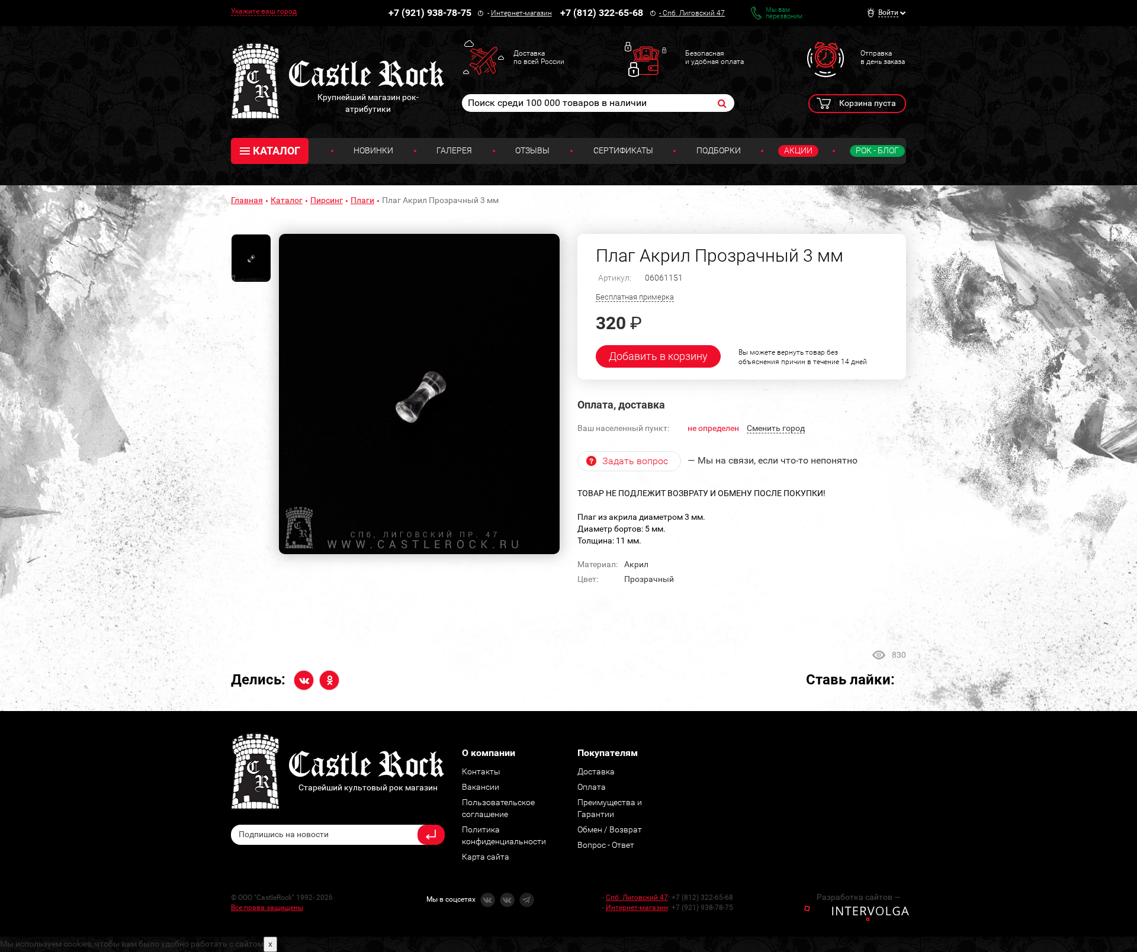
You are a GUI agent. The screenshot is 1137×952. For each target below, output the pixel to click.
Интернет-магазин (521, 13)
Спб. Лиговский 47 (694, 13)
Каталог (287, 200)
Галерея (454, 150)
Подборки (718, 150)
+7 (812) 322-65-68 (601, 12)
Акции (798, 150)
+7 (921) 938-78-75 (429, 12)
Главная (247, 200)
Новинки (373, 150)
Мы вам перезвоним (784, 13)
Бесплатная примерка (635, 296)
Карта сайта (485, 856)
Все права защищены (267, 907)
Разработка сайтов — (859, 897)
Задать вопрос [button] (635, 461)
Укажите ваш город (264, 11)
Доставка (596, 771)
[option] (419, 394)
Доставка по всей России (538, 57)
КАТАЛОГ (276, 150)
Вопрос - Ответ (605, 845)
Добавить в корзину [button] (658, 356)
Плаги (362, 200)
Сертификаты (623, 150)
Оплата (591, 787)
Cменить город (776, 428)
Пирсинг (326, 200)
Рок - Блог (877, 150)
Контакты (481, 771)
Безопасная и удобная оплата (714, 57)
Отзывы (532, 150)
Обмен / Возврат (609, 829)
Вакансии (480, 787)
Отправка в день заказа (882, 57)
